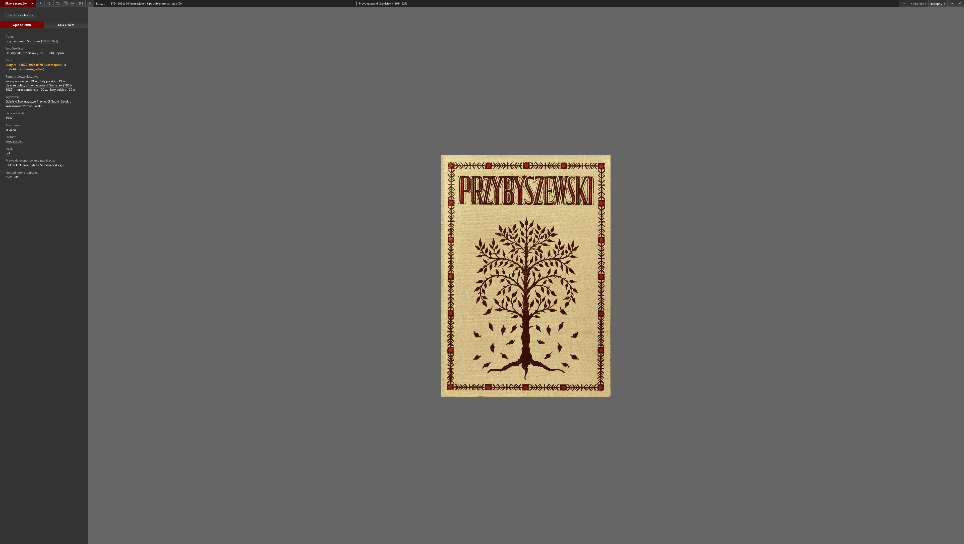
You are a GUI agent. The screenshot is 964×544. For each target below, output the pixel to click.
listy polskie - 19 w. (53, 81)
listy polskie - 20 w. (63, 89)
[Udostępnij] (49, 3)
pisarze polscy (15, 85)
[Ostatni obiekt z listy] (951, 3)
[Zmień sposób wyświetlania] (65, 3)
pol (8, 153)
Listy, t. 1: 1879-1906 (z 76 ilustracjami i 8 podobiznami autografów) (36, 67)
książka (11, 129)
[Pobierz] (40, 3)
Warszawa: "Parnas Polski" (24, 106)
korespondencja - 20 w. (32, 89)
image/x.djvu (14, 141)
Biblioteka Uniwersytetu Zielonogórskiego (35, 165)
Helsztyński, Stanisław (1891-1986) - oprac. (35, 53)
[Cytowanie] (81, 3)
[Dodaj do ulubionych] (57, 3)
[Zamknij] (960, 3)
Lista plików (66, 24)
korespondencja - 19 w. (22, 81)
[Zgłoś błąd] (89, 3)
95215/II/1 (13, 177)
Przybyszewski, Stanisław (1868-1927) (32, 41)
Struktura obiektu (21, 15)
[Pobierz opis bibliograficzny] (72, 3)
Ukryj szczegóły (16, 3)
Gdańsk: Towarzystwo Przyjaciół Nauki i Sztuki (37, 101)
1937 (9, 118)
